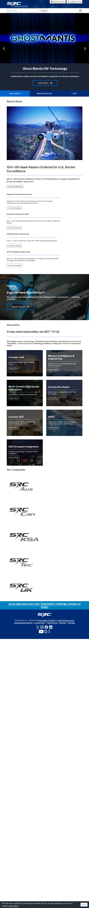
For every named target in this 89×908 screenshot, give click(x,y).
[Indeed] (49, 631)
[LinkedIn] (51, 627)
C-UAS (74, 93)
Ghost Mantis (15, 93)
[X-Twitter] (37, 627)
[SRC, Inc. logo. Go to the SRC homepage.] (44, 615)
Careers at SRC (19, 306)
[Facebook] (46, 627)
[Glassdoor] (46, 631)
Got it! (84, 904)
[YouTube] (41, 631)
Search (44, 10)
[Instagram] (42, 627)
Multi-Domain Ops (44, 93)
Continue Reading (15, 186)
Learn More (43, 83)
